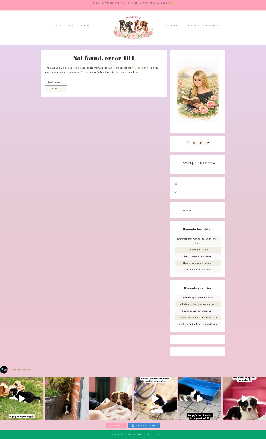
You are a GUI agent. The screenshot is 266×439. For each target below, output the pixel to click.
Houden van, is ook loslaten (197, 263)
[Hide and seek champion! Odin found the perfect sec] (66, 398)
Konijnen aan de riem (204, 304)
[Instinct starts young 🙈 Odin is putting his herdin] (200, 398)
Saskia (185, 311)
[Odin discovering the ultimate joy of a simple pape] (21, 398)
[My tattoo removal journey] (176, 192)
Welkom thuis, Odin (197, 249)
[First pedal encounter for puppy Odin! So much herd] (155, 398)
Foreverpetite (133, 27)
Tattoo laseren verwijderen (198, 256)
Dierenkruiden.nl (204, 297)
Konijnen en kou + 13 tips (197, 269)
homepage (137, 68)
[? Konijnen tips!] (176, 184)
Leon (181, 317)
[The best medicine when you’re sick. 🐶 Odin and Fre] (110, 398)
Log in (156, 434)
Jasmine (187, 297)
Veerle (182, 324)
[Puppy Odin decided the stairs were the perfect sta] (244, 398)
